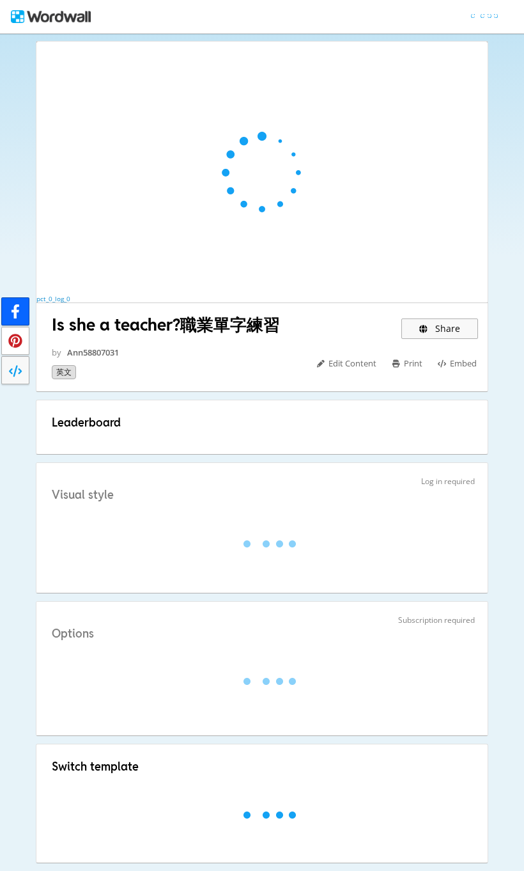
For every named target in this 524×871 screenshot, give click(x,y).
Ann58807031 (93, 352)
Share (446, 328)
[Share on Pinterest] (15, 341)
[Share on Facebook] (15, 311)
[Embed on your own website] (15, 370)
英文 (64, 371)
